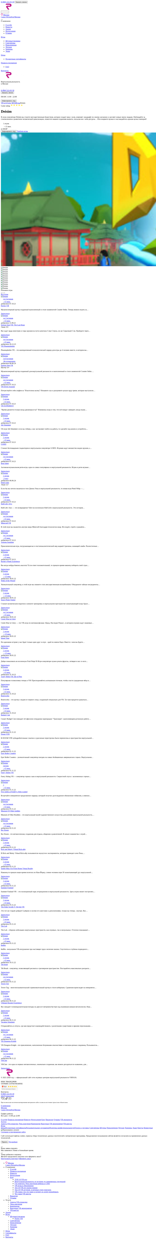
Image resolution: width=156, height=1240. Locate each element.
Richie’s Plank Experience (10, 561)
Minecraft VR (6, 523)
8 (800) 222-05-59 (7, 2)
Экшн (7, 51)
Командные (148, 1128)
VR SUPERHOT (7, 406)
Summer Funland (7, 888)
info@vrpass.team (7, 1096)
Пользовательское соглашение (37, 1128)
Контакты (5, 71)
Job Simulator (6, 425)
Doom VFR (5, 734)
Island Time (5, 638)
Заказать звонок (21, 2)
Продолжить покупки (9, 1159)
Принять (5, 1142)
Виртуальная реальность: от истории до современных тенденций (40, 1182)
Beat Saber (5, 463)
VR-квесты (67, 1124)
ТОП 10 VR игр (21, 1179)
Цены (3, 55)
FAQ (7, 67)
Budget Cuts (5, 715)
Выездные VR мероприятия (52, 1124)
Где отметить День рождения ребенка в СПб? (32, 1184)
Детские (8, 47)
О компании (6, 1106)
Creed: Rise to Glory (8, 619)
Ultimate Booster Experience (11, 1003)
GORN (3, 444)
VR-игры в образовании (24, 1186)
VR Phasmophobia (8, 346)
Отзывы (8, 33)
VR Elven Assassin (8, 387)
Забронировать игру (9, 101)
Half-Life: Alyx (6, 504)
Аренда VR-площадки (9, 1124)
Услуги (3, 1122)
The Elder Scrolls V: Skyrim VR (12, 907)
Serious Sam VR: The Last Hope (13, 325)
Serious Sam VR (7, 365)
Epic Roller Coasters (8, 753)
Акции (8, 29)
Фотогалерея (10, 31)
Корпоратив (36, 1124)
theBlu (3, 945)
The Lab (4, 926)
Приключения (10, 45)
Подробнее (13, 1142)
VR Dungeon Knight (8, 1041)
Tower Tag (5, 984)
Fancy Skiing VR (7, 773)
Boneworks (5, 696)
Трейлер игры (22, 131)
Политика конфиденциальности (61, 1128)
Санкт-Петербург (7, 17)
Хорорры (128, 1128)
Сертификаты (10, 1233)
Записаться (5, 314)
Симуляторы (10, 43)
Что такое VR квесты (23, 1194)
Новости (8, 27)
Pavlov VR (5, 306)
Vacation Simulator (8, 1022)
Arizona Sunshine (7, 542)
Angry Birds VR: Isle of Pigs (11, 677)
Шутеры (103, 1128)
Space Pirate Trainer (8, 600)
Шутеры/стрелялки (12, 41)
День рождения (25, 1124)
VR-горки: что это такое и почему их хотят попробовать (36, 1192)
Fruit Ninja (5, 657)
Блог (43, 1120)
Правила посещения (9, 63)
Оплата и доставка (81, 1128)
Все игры (4, 294)
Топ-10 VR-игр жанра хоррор (26, 1188)
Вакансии (49, 1120)
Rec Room (5, 830)
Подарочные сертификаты (15, 59)
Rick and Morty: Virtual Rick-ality (13, 849)
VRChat (4, 1060)
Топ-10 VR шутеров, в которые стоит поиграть (33, 1190)
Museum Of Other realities (10, 811)
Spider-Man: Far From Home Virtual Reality (17, 869)
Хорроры (9, 49)
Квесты (140, 1128)
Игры (3, 37)
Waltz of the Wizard (8, 581)
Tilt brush (4, 964)
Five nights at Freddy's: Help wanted (14, 792)
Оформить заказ (24, 1159)
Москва (17, 17)
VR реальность (66, 1120)
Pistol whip (5, 483)
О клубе (8, 25)
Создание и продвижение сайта (13, 1132)
